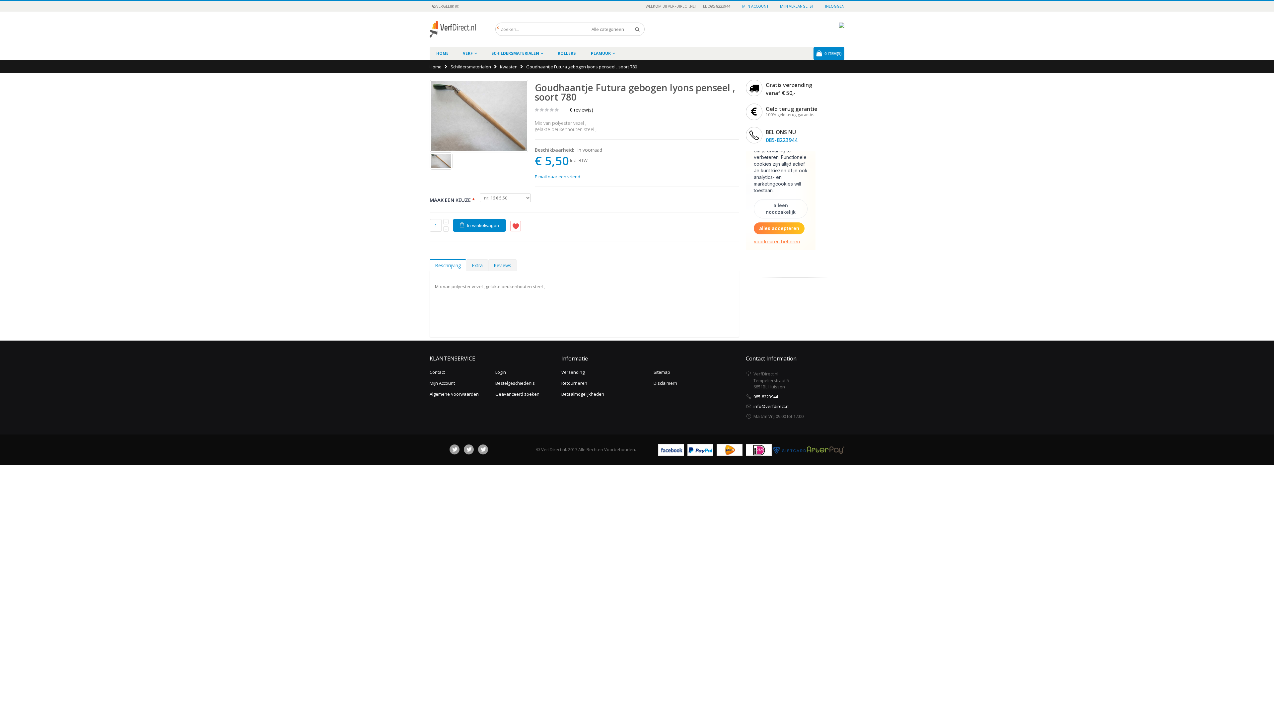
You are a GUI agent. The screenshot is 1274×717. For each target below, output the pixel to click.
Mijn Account (442, 383)
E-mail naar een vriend (557, 177)
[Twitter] (469, 449)
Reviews (502, 265)
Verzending (573, 372)
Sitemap (662, 372)
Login (500, 372)
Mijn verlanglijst (797, 6)
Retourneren (574, 383)
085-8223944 (782, 140)
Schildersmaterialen (515, 53)
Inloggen (834, 6)
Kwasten (509, 67)
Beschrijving (448, 265)
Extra (477, 265)
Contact (437, 372)
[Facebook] (455, 449)
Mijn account (755, 6)
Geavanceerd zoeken (517, 394)
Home (436, 67)
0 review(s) (581, 110)
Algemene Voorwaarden (454, 394)
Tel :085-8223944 (713, 6)
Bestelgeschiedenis (515, 383)
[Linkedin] (483, 449)
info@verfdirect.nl (771, 406)
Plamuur (601, 53)
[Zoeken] (637, 29)
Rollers (567, 53)
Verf (468, 53)
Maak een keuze (452, 200)
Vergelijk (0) (447, 6)
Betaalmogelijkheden (582, 394)
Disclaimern (665, 383)
